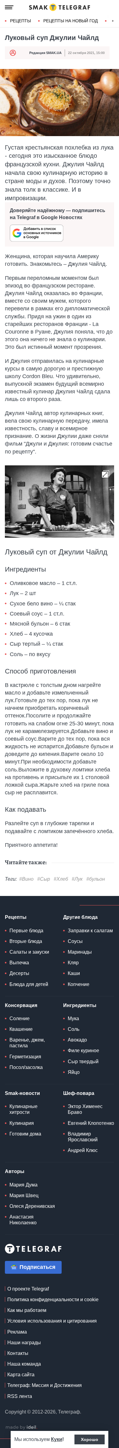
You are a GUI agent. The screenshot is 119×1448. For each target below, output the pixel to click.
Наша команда (24, 1364)
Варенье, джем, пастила (27, 1042)
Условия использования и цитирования (52, 1320)
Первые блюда (26, 930)
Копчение (78, 984)
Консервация (21, 1005)
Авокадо (77, 1039)
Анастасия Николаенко (23, 1219)
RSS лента (19, 1396)
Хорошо (89, 1439)
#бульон (95, 879)
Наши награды (24, 1342)
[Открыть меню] (9, 7)
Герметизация (25, 1056)
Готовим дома (25, 1133)
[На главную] (59, 7)
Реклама (17, 1331)
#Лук (77, 879)
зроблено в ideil (21, 1427)
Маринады (80, 952)
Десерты (19, 973)
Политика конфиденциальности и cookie (53, 1299)
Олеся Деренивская (32, 1206)
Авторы (14, 1171)
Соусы (75, 941)
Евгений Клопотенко (91, 1123)
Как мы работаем (26, 1310)
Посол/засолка (26, 1067)
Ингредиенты (79, 1005)
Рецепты (20, 20)
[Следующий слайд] (113, 21)
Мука (73, 1018)
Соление (19, 1018)
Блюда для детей (28, 984)
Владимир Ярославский (83, 1136)
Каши (74, 973)
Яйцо (74, 1072)
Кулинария (21, 1123)
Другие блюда (80, 917)
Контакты (17, 1353)
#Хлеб (61, 879)
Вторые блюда (25, 941)
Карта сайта (20, 1374)
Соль (73, 1029)
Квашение (21, 1029)
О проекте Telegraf (28, 1288)
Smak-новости (22, 1093)
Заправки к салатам (90, 930)
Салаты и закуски (29, 952)
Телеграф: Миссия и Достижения (44, 1385)
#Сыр (43, 879)
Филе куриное (83, 1050)
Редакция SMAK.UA (45, 53)
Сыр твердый (83, 1061)
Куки (56, 1439)
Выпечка (19, 962)
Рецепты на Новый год (70, 20)
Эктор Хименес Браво (85, 1109)
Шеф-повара (78, 1093)
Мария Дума (23, 1184)
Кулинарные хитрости (23, 1109)
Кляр (73, 962)
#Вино (26, 879)
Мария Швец (23, 1195)
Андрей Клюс (83, 1150)
